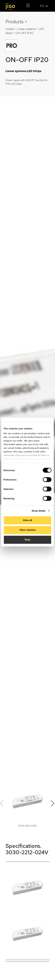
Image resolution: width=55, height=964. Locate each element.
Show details (39, 510)
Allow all (27, 520)
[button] (53, 803)
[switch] (47, 479)
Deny (27, 539)
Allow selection (27, 530)
